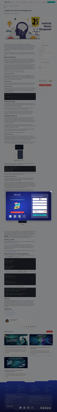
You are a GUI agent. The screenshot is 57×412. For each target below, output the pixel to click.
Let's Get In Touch (40, 215)
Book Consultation (17, 212)
